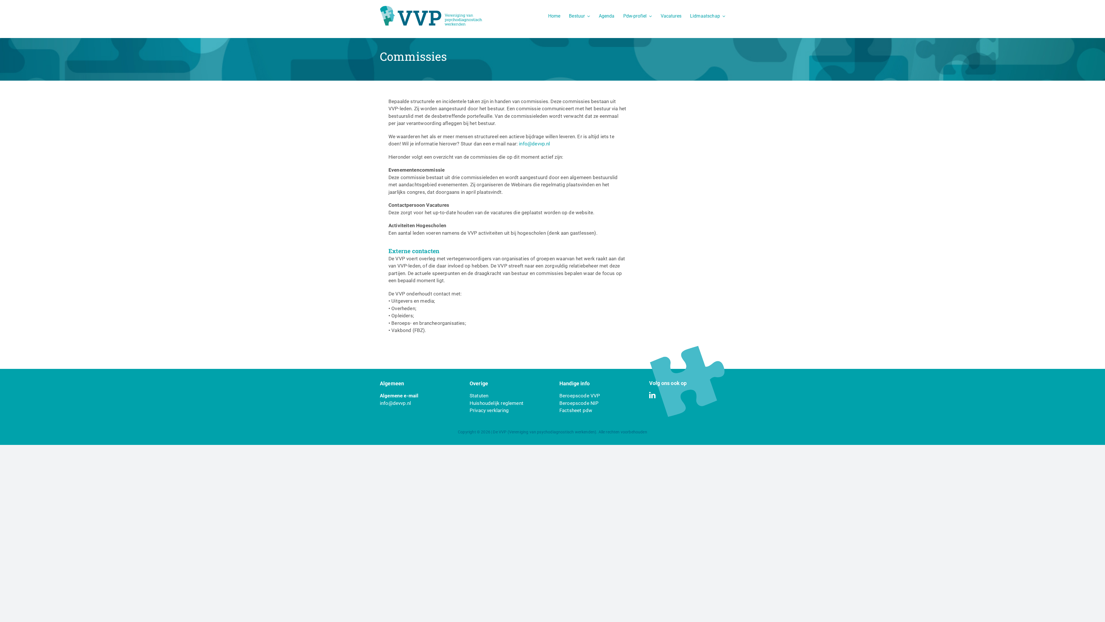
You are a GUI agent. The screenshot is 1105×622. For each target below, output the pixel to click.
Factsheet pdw (575, 410)
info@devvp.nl (534, 144)
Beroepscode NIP (579, 403)
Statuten (479, 396)
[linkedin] (652, 395)
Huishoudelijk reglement (496, 403)
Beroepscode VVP (579, 396)
